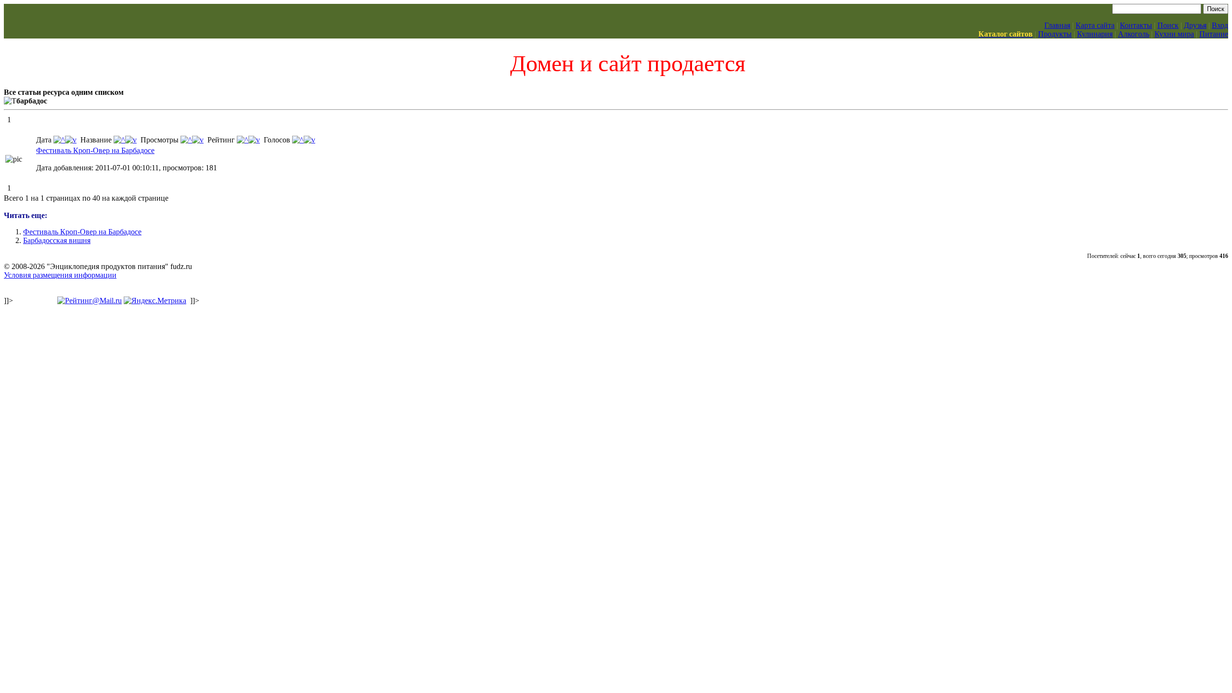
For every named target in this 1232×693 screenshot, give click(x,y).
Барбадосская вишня (56, 240)
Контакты (1136, 25)
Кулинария (1095, 34)
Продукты (1055, 34)
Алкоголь (1133, 34)
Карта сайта (1095, 25)
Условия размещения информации (60, 275)
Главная (1057, 25)
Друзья (1195, 25)
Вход (1220, 25)
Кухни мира (1174, 34)
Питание (1213, 34)
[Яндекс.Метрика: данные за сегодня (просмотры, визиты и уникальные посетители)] (155, 300)
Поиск (1168, 25)
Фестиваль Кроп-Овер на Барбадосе (95, 150)
